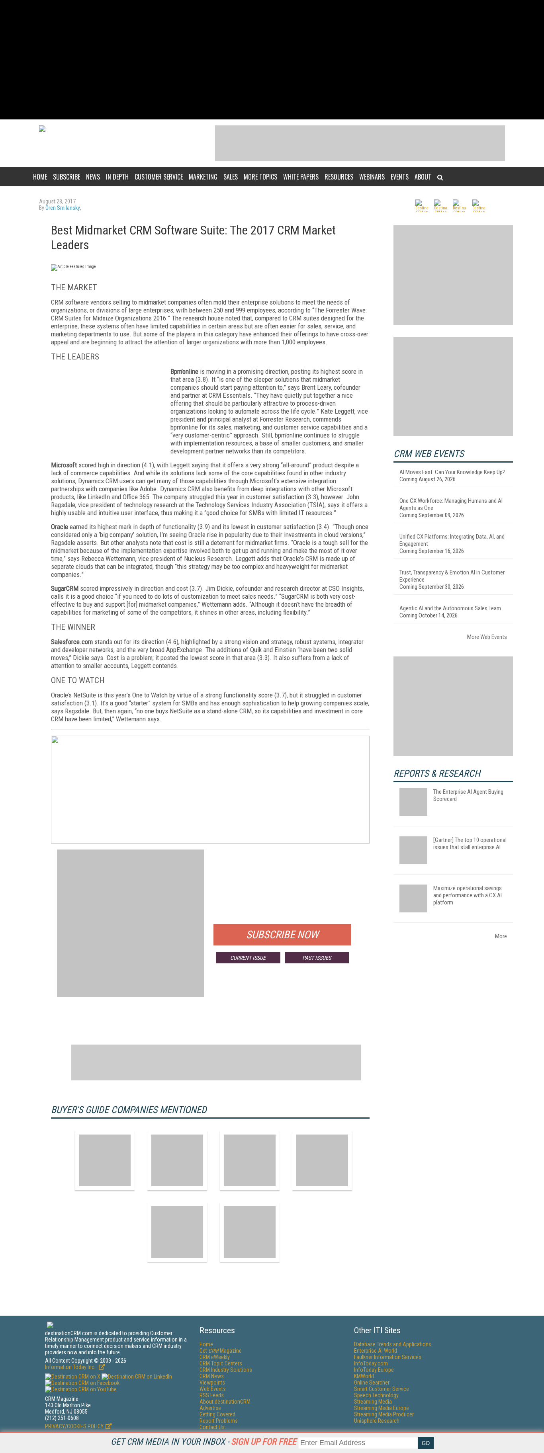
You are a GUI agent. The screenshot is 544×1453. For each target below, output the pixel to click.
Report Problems (219, 1421)
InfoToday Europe (374, 1370)
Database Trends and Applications (392, 1344)
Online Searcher (371, 1382)
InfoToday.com (371, 1363)
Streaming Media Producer (384, 1414)
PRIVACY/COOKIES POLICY (74, 1426)
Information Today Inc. (71, 1367)
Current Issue (248, 958)
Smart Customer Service (381, 1389)
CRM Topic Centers (221, 1363)
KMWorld (364, 1376)
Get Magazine (221, 1351)
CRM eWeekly (215, 1357)
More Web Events (487, 637)
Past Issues (316, 958)
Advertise (210, 1408)
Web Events (213, 1389)
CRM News (212, 1376)
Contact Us (212, 1427)
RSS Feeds (212, 1395)
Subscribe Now (282, 934)
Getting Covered (217, 1414)
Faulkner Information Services (387, 1357)
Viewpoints (212, 1382)
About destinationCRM (225, 1401)
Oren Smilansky (62, 208)
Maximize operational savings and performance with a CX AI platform (467, 895)
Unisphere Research (376, 1421)
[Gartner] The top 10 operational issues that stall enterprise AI (470, 843)
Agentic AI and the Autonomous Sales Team (450, 608)
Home (40, 177)
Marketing (203, 177)
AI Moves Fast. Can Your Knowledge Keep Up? (452, 472)
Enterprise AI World (375, 1351)
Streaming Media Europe (381, 1408)
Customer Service (159, 177)
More (501, 936)
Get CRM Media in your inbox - (203, 1442)
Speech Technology (376, 1395)
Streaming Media (373, 1401)
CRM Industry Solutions (226, 1370)
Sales (230, 177)
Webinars (372, 177)
